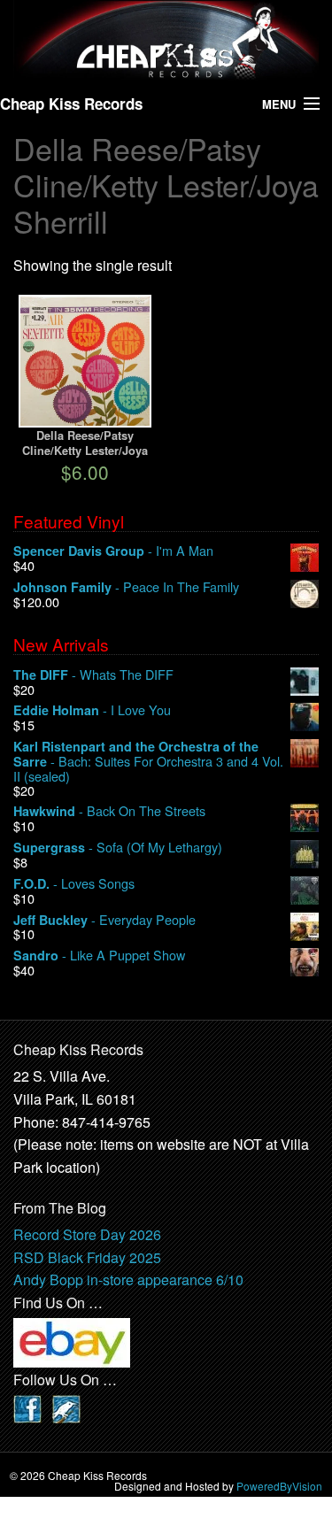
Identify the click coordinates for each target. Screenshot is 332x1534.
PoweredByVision (279, 1485)
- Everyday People (104, 920)
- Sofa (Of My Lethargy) (117, 847)
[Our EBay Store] (71, 1341)
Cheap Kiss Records (71, 103)
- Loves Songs (74, 883)
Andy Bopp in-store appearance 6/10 (128, 1279)
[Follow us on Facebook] (27, 1407)
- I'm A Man (113, 551)
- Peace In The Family (126, 587)
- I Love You (92, 710)
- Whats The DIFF (93, 674)
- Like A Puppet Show (99, 955)
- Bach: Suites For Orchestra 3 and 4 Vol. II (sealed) (148, 761)
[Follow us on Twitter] (66, 1407)
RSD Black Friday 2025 (87, 1257)
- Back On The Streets (109, 811)
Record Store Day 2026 (87, 1234)
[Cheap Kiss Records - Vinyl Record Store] (166, 40)
